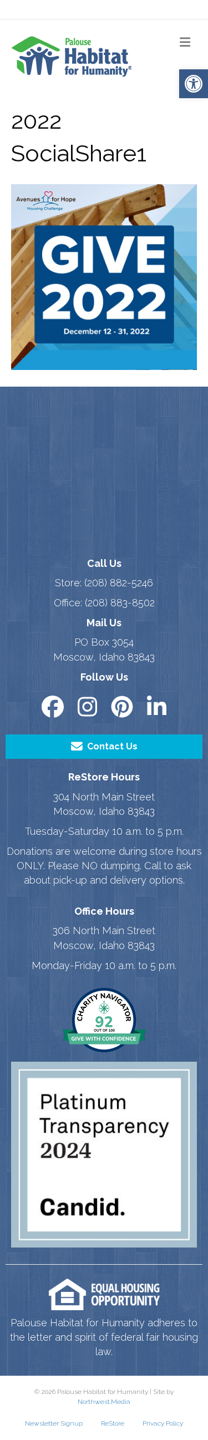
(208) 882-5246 (118, 583)
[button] (193, 83)
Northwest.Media (104, 1402)
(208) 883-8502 (120, 603)
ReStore (112, 1423)
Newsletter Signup (54, 1423)
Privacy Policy (163, 1423)
